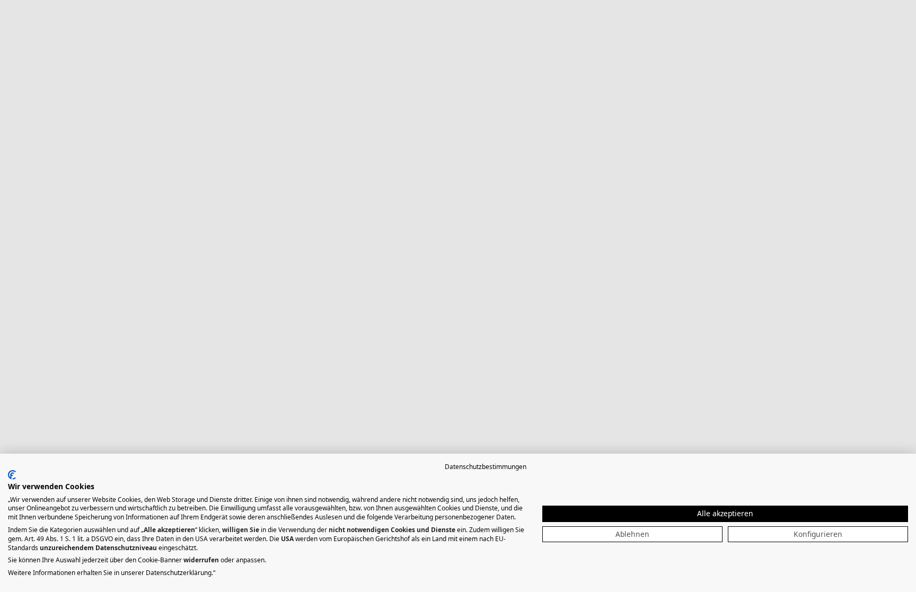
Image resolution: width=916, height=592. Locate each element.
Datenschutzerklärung (179, 572)
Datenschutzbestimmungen (485, 466)
